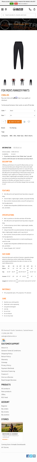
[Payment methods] (3, 340)
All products (5, 388)
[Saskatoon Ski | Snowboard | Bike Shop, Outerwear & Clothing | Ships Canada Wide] (18, 9)
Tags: (3, 132)
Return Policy (6, 356)
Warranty (4, 359)
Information (6, 148)
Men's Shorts (29, 136)
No (16, 3)
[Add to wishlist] (29, 121)
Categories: (4, 136)
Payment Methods (7, 368)
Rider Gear (20, 136)
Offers (3, 394)
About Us (4, 347)
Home (10, 24)
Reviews (17, 148)
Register (4, 406)
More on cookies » (23, 3)
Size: (3, 115)
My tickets (5, 412)
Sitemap (4, 362)
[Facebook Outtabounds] (27, 456)
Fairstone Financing (8, 371)
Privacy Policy (6, 365)
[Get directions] (5, 9)
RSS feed (4, 397)
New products (6, 391)
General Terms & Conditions (11, 350)
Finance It (4, 374)
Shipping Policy (6, 353)
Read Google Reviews (8, 380)
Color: (3, 111)
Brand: (3, 128)
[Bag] (34, 9)
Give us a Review (7, 377)
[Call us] (30, 9)
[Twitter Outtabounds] (31, 456)
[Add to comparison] (25, 121)
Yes (12, 3)
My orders (4, 409)
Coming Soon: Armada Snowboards (13, 444)
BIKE (11, 136)
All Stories (5, 447)
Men (15, 136)
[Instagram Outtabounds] (34, 456)
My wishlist (5, 415)
